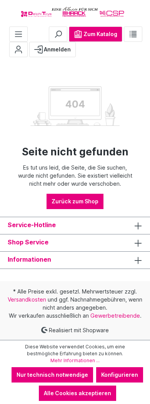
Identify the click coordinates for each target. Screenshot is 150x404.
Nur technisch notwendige (52, 374)
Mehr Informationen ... (75, 360)
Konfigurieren (119, 374)
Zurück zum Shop (75, 201)
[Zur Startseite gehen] (75, 11)
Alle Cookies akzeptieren (77, 393)
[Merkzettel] (133, 34)
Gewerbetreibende (115, 315)
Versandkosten (27, 299)
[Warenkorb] (82, 46)
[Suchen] (58, 34)
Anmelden (57, 49)
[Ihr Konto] (18, 49)
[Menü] (18, 34)
